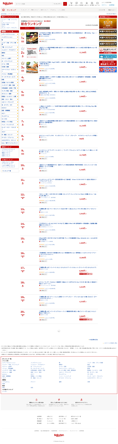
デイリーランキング (7, 151)
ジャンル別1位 (61, 9)
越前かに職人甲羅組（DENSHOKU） (48, 94)
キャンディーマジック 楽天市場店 (48, 285)
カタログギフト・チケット (9, 140)
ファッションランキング (8, 167)
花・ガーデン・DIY (7, 105)
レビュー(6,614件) (50, 112)
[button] (77, 4)
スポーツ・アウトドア (8, 102)
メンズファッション (7, 37)
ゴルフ (3, 131)
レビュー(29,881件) (50, 288)
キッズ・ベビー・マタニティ (9, 27)
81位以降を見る (93, 339)
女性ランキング (44, 9)
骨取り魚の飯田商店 (45, 36)
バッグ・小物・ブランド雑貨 (9, 43)
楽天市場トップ (5, 14)
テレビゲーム (5, 116)
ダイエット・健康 (6, 93)
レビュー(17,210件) (50, 83)
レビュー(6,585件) (50, 303)
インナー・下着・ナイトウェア (9, 20)
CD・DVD (4, 119)
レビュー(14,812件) (50, 186)
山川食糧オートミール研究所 (47, 241)
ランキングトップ (25, 9)
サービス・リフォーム (8, 137)
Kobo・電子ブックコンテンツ (10, 143)
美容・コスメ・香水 (7, 99)
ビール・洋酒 (5, 64)
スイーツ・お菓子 (6, 58)
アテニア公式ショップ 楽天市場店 (48, 197)
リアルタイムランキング (8, 149)
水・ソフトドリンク (7, 61)
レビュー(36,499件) (50, 39)
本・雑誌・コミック (7, 134)
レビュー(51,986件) (50, 230)
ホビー (3, 26)
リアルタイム (53, 9)
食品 (3, 55)
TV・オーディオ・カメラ (8, 77)
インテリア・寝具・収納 (8, 85)
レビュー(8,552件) (50, 215)
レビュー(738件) (49, 156)
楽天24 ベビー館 (44, 212)
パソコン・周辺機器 (7, 74)
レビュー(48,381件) (50, 200)
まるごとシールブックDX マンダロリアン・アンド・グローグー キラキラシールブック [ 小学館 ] (68, 135)
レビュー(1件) (48, 259)
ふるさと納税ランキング (8, 165)
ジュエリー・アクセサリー (9, 50)
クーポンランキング (7, 163)
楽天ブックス (43, 50)
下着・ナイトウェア (7, 47)
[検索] (65, 4)
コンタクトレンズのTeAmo (46, 182)
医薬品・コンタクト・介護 (9, 96)
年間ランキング (6, 156)
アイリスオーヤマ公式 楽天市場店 (48, 109)
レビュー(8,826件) (50, 272)
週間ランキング (6, 152)
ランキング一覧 (6, 171)
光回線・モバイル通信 (8, 82)
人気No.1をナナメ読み (8, 162)
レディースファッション (8, 23)
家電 (3, 79)
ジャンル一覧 (102, 9)
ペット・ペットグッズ (8, 124)
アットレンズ (43, 153)
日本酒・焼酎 (5, 24)
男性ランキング (34, 9)
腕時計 (3, 52)
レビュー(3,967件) (50, 318)
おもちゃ (4, 107)
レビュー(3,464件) (50, 68)
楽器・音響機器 (6, 110)
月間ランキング (6, 154)
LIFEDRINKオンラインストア (47, 80)
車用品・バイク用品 (7, 121)
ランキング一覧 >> (111, 13)
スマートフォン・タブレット (9, 70)
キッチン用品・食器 (7, 91)
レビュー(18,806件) (50, 98)
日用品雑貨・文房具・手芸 (9, 88)
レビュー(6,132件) (50, 244)
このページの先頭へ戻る (110, 343)
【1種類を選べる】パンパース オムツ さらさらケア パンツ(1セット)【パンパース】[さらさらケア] (67, 267)
